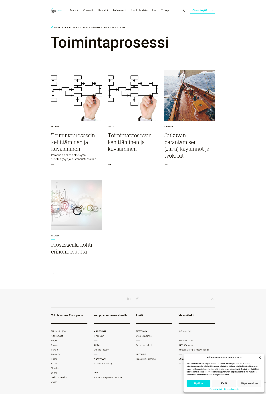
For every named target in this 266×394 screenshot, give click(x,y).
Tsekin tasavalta (59, 377)
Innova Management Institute (108, 377)
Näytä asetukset (249, 383)
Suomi (54, 373)
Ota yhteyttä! (200, 10)
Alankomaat (57, 336)
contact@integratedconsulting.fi (194, 349)
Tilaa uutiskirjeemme (146, 359)
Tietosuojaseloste (231, 389)
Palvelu (55, 126)
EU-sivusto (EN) (58, 331)
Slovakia (55, 368)
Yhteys (165, 10)
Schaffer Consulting (103, 363)
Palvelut (103, 10)
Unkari (54, 382)
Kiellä (224, 383)
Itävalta (54, 349)
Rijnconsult (99, 336)
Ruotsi (54, 359)
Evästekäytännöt (144, 336)
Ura (154, 10)
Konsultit (88, 10)
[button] (259, 357)
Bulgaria (55, 345)
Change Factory (101, 349)
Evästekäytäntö (216, 389)
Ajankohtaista (139, 10)
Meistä (74, 10)
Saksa (54, 363)
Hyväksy (198, 383)
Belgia (54, 340)
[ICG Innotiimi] (56, 11)
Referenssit (119, 10)
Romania (55, 354)
